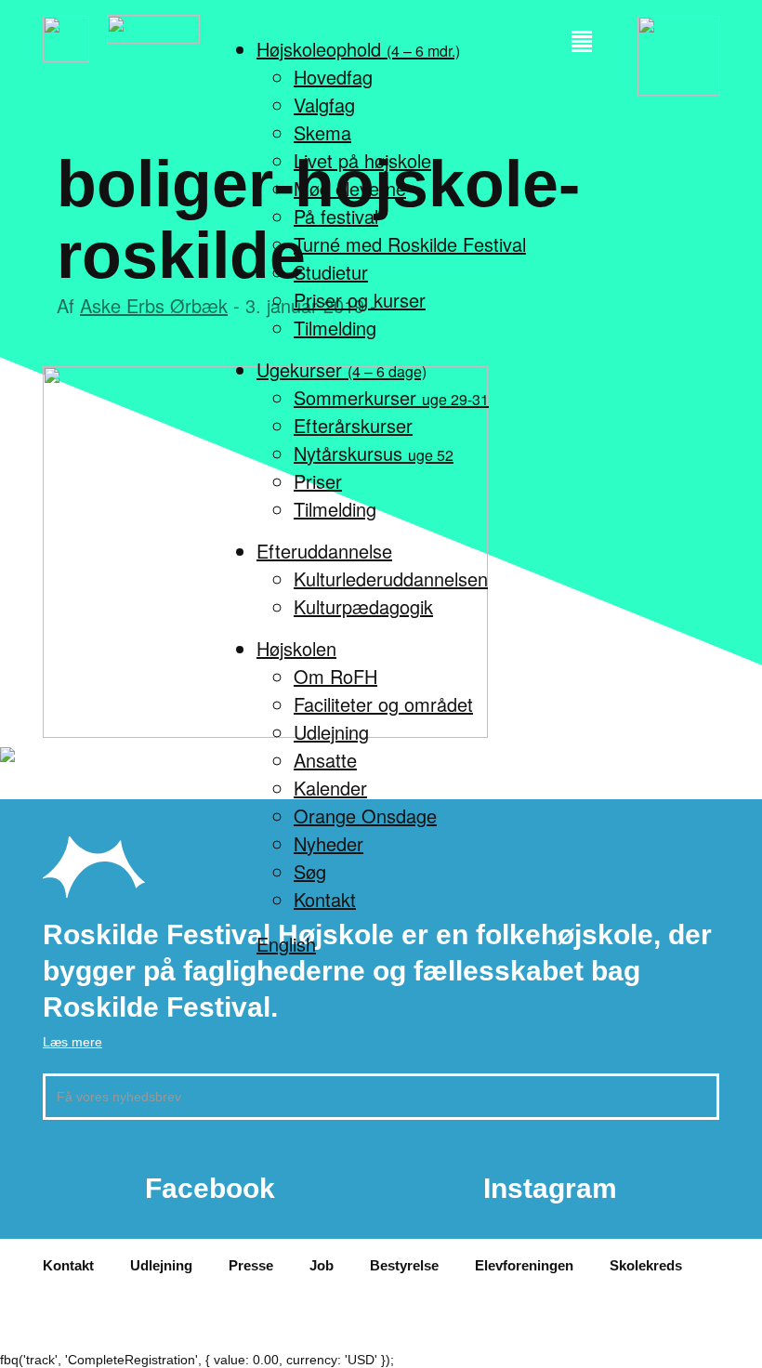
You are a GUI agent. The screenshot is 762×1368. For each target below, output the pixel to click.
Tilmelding (335, 327)
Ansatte (325, 759)
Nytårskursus (373, 453)
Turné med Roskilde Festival (410, 243)
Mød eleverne (350, 188)
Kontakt (325, 899)
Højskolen (296, 648)
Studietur (331, 271)
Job (321, 1265)
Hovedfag (333, 76)
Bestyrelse (404, 1265)
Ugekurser (341, 369)
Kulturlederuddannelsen (391, 578)
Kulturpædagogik (363, 606)
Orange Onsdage (365, 815)
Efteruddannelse (324, 550)
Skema (322, 132)
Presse (251, 1265)
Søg (310, 871)
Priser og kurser (360, 299)
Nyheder (328, 843)
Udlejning (331, 731)
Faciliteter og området (383, 704)
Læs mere (72, 1041)
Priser (318, 480)
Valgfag (324, 104)
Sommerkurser (391, 397)
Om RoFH (335, 676)
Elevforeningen (524, 1265)
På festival (336, 216)
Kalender (330, 787)
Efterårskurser (353, 425)
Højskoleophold (358, 48)
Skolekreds (646, 1265)
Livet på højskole (362, 160)
